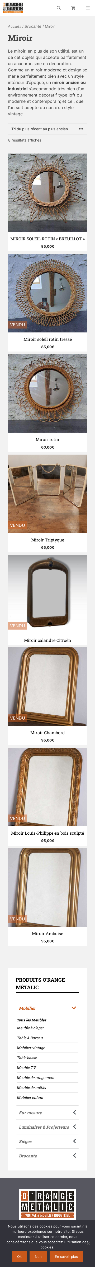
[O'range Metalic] (13, 8)
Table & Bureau (30, 1037)
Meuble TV (26, 1067)
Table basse (27, 1057)
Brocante (33, 26)
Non (38, 1256)
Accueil (14, 26)
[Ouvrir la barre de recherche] (58, 8)
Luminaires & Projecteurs (44, 1127)
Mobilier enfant (30, 1097)
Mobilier (27, 1008)
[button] (47, 1007)
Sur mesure (30, 1112)
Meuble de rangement (35, 1077)
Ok (19, 1256)
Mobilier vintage (31, 1047)
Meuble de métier (31, 1087)
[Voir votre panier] (73, 8)
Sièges (25, 1141)
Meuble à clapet (30, 1027)
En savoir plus (66, 1256)
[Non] (88, 1243)
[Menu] (87, 8)
